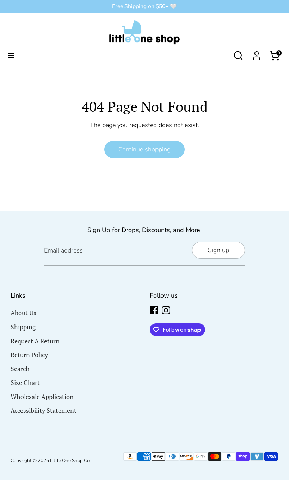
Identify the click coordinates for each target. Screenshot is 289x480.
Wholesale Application (42, 396)
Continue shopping (144, 149)
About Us (23, 312)
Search (20, 368)
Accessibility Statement (43, 410)
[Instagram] (166, 310)
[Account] (257, 53)
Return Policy (29, 354)
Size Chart (25, 382)
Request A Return (35, 341)
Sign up (218, 250)
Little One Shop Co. (70, 460)
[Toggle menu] (11, 55)
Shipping (23, 327)
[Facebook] (154, 310)
